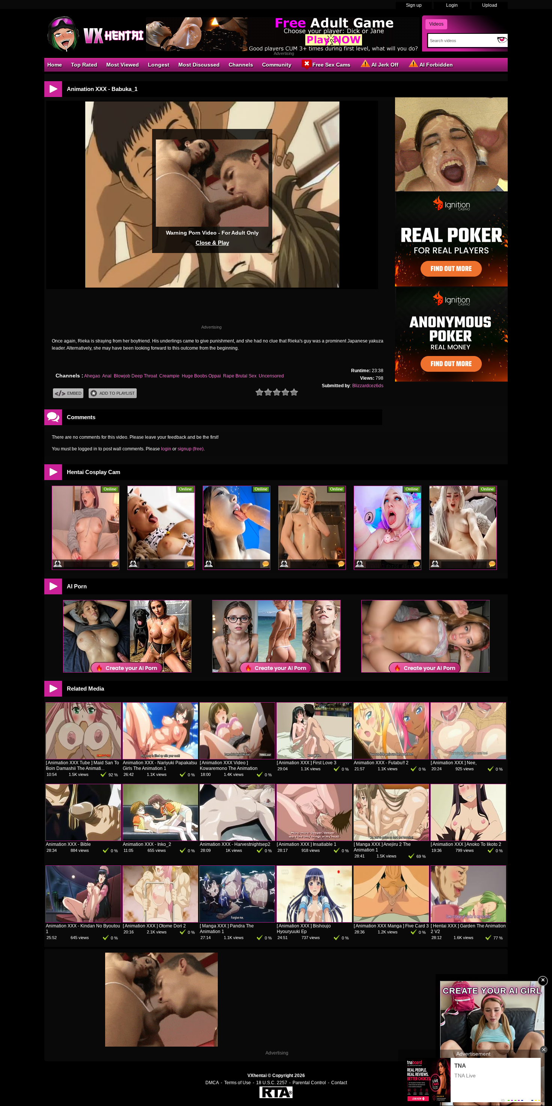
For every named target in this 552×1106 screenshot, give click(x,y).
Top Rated (84, 65)
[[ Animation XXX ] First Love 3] (314, 757)
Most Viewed (122, 65)
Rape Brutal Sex (239, 376)
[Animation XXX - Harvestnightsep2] (237, 839)
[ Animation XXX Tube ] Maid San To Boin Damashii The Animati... (82, 765)
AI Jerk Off (384, 65)
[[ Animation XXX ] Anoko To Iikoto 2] (468, 839)
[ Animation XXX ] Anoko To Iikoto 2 (466, 844)
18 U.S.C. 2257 (271, 1082)
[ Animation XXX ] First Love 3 (306, 762)
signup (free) (191, 448)
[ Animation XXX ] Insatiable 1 (306, 844)
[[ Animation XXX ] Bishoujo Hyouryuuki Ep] (314, 920)
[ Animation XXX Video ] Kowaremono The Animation (229, 765)
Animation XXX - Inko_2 (147, 844)
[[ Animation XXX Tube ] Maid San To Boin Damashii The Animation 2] (83, 757)
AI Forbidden (436, 65)
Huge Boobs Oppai (201, 376)
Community (276, 65)
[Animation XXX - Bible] (83, 839)
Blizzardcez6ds (367, 385)
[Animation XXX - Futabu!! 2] (391, 757)
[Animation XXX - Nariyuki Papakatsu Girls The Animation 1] (160, 757)
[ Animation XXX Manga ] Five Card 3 (391, 926)
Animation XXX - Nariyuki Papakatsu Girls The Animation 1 (160, 765)
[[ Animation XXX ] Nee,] (468, 757)
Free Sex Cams (331, 65)
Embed (74, 393)
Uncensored (271, 376)
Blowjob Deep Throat (135, 376)
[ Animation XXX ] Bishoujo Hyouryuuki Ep (304, 928)
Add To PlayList (117, 393)
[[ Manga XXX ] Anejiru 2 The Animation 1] (391, 839)
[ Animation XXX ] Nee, (454, 762)
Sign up (414, 5)
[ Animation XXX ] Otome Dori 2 (154, 926)
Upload (489, 5)
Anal (107, 376)
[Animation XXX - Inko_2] (160, 839)
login (166, 448)
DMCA (212, 1082)
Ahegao (92, 376)
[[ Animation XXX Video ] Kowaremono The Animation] (237, 757)
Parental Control (309, 1082)
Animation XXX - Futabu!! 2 (381, 762)
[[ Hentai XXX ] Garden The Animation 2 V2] (468, 920)
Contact (339, 1082)
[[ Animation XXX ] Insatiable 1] (314, 839)
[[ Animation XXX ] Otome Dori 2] (160, 920)
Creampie (169, 376)
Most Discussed (199, 65)
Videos (436, 24)
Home (54, 65)
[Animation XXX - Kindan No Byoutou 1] (83, 920)
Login (452, 5)
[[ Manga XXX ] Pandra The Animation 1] (237, 920)
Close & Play (212, 242)
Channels (241, 65)
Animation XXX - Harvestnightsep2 (235, 844)
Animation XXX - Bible (68, 844)
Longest (158, 65)
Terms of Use (237, 1082)
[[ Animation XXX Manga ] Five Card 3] (391, 920)
